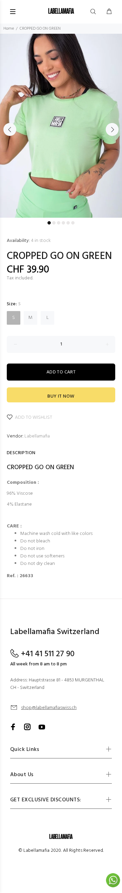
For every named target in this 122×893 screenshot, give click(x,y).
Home (8, 28)
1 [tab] (49, 223)
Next (112, 129)
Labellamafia (37, 436)
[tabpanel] (61, 126)
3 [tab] (58, 223)
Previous (9, 129)
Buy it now (60, 396)
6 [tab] (73, 223)
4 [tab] (63, 223)
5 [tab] (68, 223)
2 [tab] (54, 223)
